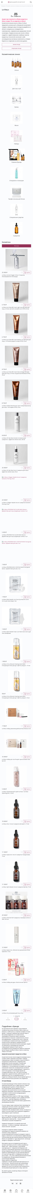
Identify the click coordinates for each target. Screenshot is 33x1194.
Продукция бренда (16, 48)
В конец (25, 1019)
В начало (8, 1019)
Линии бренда (16, 44)
